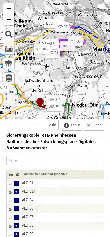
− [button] (9, 19)
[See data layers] (8, 78)
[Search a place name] (8, 34)
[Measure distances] (8, 48)
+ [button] (9, 8)
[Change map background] (8, 63)
